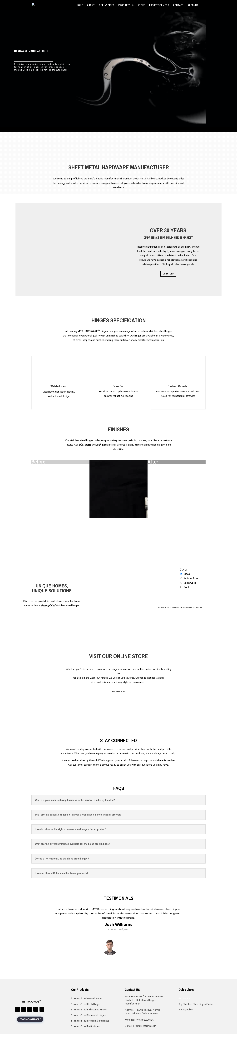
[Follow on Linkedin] (17, 1009)
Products (124, 5)
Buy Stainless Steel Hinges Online (195, 1004)
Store (141, 5)
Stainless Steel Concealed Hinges (88, 1015)
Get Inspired (106, 5)
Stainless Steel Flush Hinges (85, 1004)
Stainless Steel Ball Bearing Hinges (89, 1009)
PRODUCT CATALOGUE (30, 1019)
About (91, 5)
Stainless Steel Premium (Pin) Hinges (90, 1020)
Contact (178, 5)
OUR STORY (168, 273)
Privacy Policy (185, 1009)
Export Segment (159, 5)
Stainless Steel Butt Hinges (85, 1026)
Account (193, 5)
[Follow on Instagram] (29, 1009)
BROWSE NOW (118, 691)
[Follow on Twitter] (23, 1009)
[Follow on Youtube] (42, 1009)
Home (80, 5)
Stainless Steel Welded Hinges (87, 998)
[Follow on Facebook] (35, 1009)
